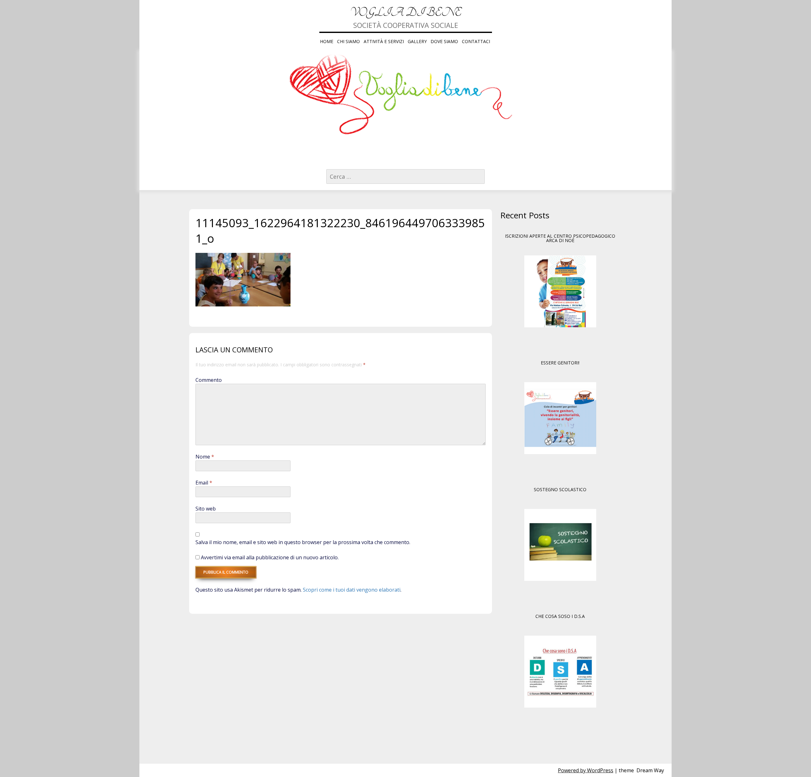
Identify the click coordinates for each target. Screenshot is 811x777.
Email (203, 482)
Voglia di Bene (405, 12)
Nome (204, 456)
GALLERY (417, 41)
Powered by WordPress (585, 770)
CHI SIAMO (348, 41)
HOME (326, 41)
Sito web (205, 508)
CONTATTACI (476, 41)
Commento (208, 379)
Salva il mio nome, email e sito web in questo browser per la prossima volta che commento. (302, 542)
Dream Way (650, 770)
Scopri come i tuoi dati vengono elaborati (351, 589)
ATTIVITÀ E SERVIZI (384, 41)
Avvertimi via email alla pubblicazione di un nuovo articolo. (270, 557)
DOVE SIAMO (444, 41)
